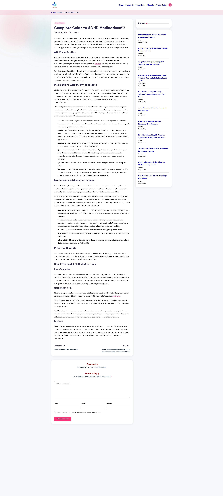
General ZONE (59, 23)
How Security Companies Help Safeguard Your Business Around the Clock (152, 94)
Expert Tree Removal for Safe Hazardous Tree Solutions (149, 122)
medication (116, 296)
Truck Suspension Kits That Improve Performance (152, 109)
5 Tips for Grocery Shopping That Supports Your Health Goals (151, 63)
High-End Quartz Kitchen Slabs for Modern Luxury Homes (151, 163)
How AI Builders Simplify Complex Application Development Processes (151, 136)
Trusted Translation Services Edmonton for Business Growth (153, 150)
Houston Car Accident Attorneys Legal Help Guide (152, 177)
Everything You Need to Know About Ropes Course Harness (152, 36)
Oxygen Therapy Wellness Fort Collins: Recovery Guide (153, 49)
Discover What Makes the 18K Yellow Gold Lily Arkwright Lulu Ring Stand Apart (152, 77)
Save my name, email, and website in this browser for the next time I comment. (79, 412)
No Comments (74, 32)
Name (57, 403)
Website (109, 403)
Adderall (98, 64)
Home (53, 12)
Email (84, 403)
